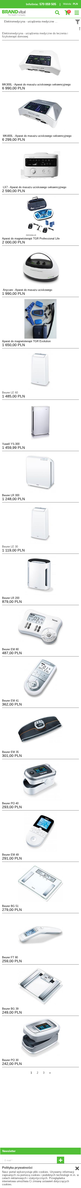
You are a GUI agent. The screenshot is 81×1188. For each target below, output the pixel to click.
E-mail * (8, 1160)
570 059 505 (47, 4)
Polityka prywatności (17, 1167)
